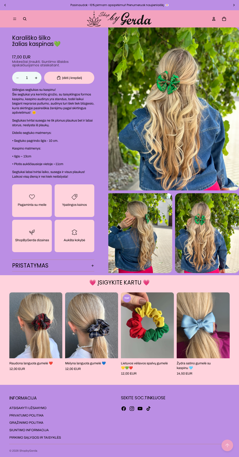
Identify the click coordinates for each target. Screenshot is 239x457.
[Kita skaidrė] (234, 5)
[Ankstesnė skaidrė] (5, 5)
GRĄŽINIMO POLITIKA (26, 423)
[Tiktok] (148, 408)
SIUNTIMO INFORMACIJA (29, 430)
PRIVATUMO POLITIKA (26, 415)
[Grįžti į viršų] (227, 445)
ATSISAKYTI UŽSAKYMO (27, 408)
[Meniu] (14, 19)
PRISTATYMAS (30, 265)
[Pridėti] (55, 351)
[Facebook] (124, 408)
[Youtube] (140, 408)
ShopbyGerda (28, 450)
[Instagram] (132, 408)
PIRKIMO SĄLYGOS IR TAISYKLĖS (35, 437)
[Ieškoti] (25, 19)
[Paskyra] (214, 19)
